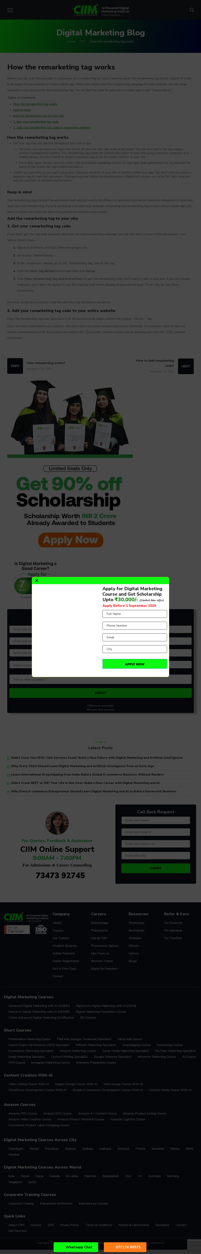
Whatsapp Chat (79, 1247)
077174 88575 (128, 1247)
